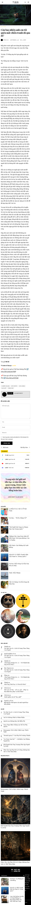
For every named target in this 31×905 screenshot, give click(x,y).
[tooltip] (8, 601)
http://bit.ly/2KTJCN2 (12, 378)
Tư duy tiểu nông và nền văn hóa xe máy (19, 564)
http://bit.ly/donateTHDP (8, 371)
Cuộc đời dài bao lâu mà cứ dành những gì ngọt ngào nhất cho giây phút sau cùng (17, 899)
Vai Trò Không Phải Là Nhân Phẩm (13, 717)
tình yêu (10, 388)
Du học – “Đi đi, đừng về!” (18, 518)
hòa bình (22, 386)
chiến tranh (5, 386)
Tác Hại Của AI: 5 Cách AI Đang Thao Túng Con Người (17, 649)
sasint (14, 365)
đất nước (14, 386)
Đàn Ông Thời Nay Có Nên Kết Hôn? (15, 684)
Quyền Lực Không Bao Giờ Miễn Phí (14, 721)
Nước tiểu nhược (15, 573)
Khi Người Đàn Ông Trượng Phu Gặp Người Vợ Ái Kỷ (16, 745)
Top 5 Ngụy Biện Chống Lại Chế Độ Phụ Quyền (15, 725)
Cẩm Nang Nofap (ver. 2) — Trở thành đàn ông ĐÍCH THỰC (17, 663)
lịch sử (4, 388)
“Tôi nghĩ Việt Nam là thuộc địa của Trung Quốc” (18, 528)
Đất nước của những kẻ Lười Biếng (18, 546)
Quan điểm (3, 26)
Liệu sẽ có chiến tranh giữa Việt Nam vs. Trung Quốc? (18, 555)
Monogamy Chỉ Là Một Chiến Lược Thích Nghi (15, 731)
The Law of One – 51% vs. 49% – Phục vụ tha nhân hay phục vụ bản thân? (16, 690)
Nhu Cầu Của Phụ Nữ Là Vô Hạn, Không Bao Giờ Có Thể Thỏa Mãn (16, 750)
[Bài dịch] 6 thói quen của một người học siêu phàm (16, 703)
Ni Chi (6, 40)
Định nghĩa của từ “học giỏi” (13, 697)
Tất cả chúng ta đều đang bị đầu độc (19, 583)
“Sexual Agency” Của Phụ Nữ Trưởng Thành (16, 735)
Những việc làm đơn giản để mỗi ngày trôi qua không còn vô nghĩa (19, 538)
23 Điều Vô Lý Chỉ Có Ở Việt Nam (18, 510)
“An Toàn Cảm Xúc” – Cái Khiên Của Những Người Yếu (16, 740)
